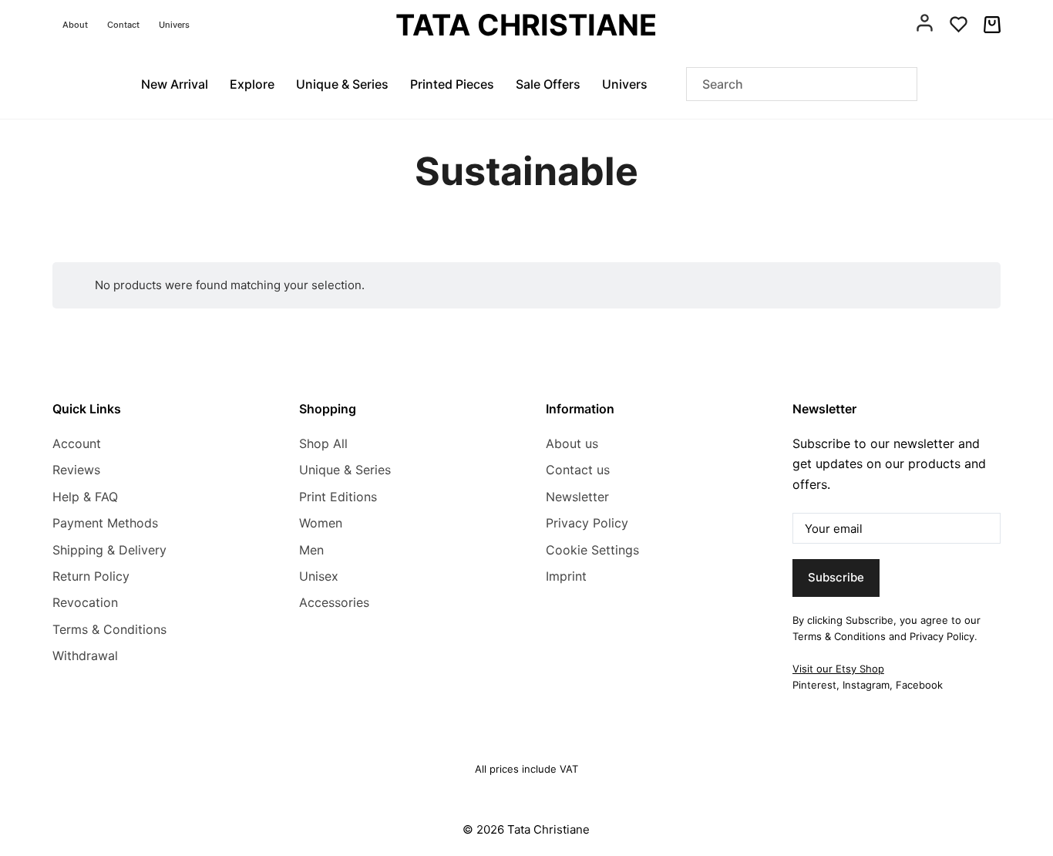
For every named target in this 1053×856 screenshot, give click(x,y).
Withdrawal (85, 655)
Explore (252, 84)
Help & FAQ (85, 496)
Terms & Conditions (109, 629)
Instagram (866, 685)
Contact (123, 24)
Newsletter (577, 496)
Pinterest (814, 685)
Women (320, 523)
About (75, 24)
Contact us (578, 469)
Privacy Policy (587, 523)
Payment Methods (105, 523)
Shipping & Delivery (109, 550)
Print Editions (338, 496)
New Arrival (174, 84)
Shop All (323, 443)
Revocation (85, 602)
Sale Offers (548, 84)
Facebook (919, 685)
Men (311, 550)
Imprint (566, 576)
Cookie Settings (592, 550)
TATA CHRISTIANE (526, 24)
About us (572, 443)
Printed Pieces (452, 84)
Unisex (318, 576)
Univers (174, 24)
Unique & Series (342, 84)
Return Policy (91, 576)
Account (76, 443)
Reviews (76, 469)
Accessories (334, 602)
